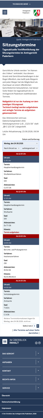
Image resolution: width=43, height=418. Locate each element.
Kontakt (6, 371)
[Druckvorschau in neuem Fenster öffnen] (36, 343)
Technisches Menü (20, 4)
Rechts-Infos (8, 379)
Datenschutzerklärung (11, 402)
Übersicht (6, 396)
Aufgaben (7, 362)
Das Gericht (8, 354)
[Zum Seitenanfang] (39, 343)
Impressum (6, 408)
